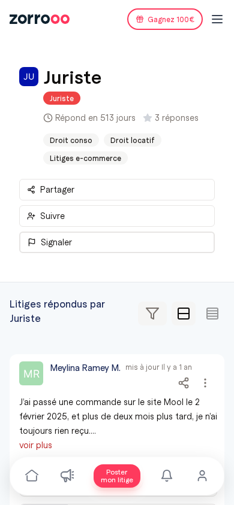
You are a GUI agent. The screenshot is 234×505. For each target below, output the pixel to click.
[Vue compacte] (212, 313)
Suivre (52, 216)
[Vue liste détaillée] (184, 313)
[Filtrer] (152, 313)
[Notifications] (166, 475)
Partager (57, 189)
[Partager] (183, 383)
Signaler (56, 242)
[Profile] (202, 475)
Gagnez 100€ (171, 19)
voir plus (35, 445)
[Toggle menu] (217, 19)
